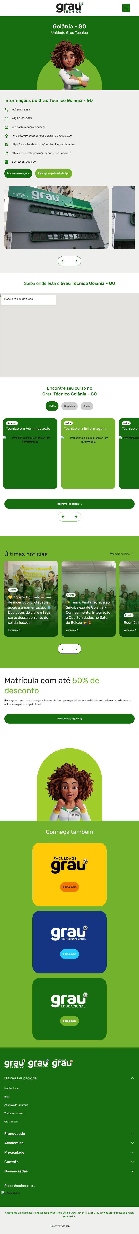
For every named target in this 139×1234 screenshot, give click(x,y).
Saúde (86, 406)
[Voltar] (64, 261)
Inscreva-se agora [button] (18, 173)
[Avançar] (75, 261)
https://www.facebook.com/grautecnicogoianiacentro (43, 144)
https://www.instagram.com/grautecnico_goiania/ (41, 153)
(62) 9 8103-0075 (22, 118)
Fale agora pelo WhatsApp (54, 173)
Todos (52, 406)
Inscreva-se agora (68, 718)
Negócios (69, 406)
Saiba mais (69, 887)
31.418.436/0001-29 (24, 161)
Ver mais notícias (120, 554)
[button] (69, 1078)
